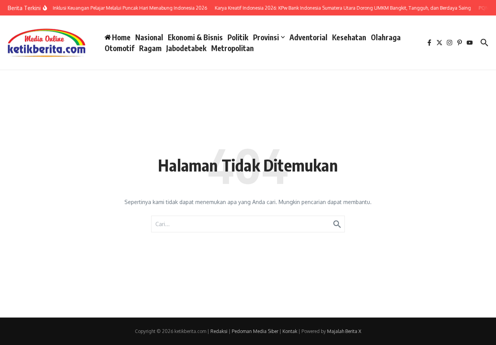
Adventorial (308, 37)
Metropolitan (232, 48)
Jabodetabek (186, 48)
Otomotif (119, 48)
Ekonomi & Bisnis (195, 37)
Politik (237, 37)
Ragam (150, 48)
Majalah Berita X (344, 331)
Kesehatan (349, 37)
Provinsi (266, 37)
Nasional (149, 37)
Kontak (289, 331)
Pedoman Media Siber (255, 331)
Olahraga (386, 37)
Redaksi (218, 331)
